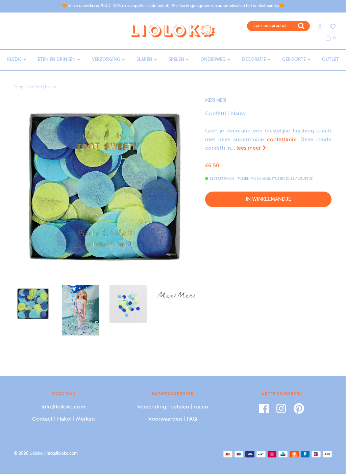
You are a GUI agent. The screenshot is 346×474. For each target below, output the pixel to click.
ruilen (201, 407)
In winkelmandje (268, 199)
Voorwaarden (165, 419)
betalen (179, 407)
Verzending (151, 407)
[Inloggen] (316, 26)
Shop (18, 87)
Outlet (330, 59)
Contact (42, 419)
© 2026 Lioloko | (30, 454)
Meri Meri (215, 100)
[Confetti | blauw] (33, 304)
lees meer (249, 148)
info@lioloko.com (63, 407)
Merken (85, 419)
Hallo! (64, 419)
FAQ (192, 419)
